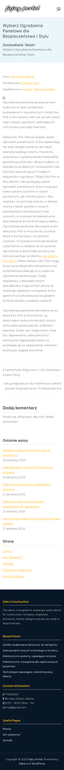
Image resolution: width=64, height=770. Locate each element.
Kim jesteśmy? (13, 557)
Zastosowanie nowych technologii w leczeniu (28, 470)
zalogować (24, 416)
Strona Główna (13, 576)
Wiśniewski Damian (22, 76)
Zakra (22, 763)
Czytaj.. (7, 551)
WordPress (38, 763)
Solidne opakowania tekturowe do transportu (27, 453)
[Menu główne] (58, 8)
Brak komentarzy (44, 89)
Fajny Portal (35, 759)
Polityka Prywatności (17, 570)
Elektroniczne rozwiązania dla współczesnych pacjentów (23, 504)
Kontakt (8, 563)
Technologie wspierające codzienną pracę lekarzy (31, 521)
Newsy (28, 89)
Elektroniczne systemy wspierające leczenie (27, 487)
